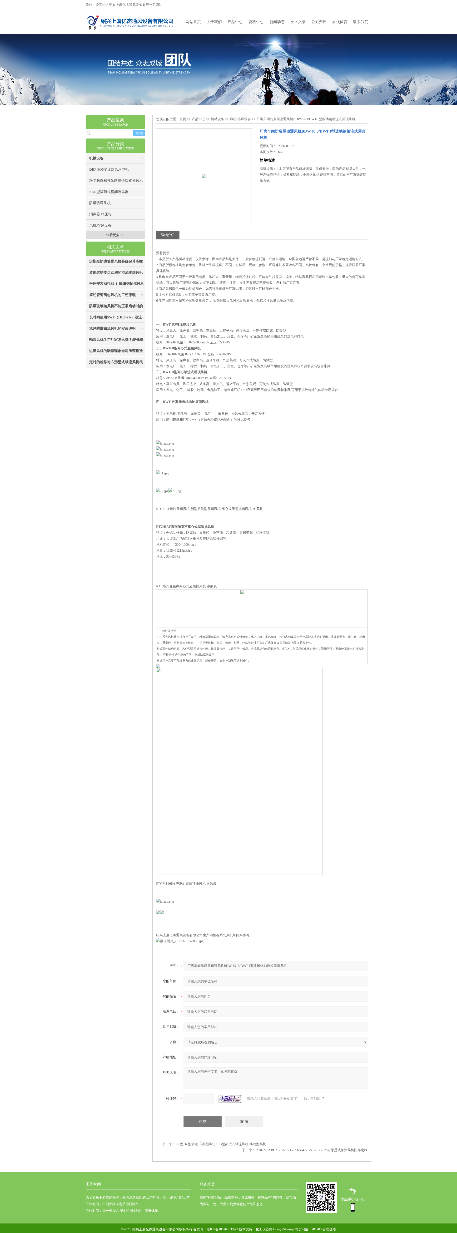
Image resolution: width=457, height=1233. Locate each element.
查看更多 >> (115, 235)
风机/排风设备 (100, 225)
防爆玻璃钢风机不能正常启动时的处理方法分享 (116, 308)
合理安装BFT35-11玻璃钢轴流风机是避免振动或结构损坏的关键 (116, 285)
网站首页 (193, 22)
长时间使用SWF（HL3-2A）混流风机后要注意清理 (115, 319)
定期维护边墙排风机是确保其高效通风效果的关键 (116, 263)
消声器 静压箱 (100, 214)
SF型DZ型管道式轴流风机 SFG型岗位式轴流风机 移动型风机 (221, 1144)
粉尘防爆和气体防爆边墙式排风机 (116, 181)
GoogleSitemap (283, 1229)
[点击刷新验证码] (230, 1099)
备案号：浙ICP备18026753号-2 (215, 1229)
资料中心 (256, 22)
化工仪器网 (264, 1229)
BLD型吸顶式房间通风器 (109, 192)
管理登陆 (329, 1229)
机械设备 (96, 158)
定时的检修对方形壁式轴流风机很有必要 (116, 363)
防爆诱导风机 (100, 203)
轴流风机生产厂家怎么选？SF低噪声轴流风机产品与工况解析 (116, 341)
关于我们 (214, 22)
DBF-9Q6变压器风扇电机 (109, 169)
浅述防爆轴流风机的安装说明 (112, 328)
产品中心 (235, 22)
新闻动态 (277, 22)
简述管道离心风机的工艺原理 (112, 295)
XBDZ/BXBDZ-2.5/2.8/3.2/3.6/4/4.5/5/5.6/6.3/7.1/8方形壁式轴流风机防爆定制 (312, 1150)
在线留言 (340, 22)
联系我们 (360, 22)
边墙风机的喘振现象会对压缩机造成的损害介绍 (116, 352)
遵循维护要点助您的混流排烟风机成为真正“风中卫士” (116, 274)
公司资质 (319, 22)
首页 (182, 119)
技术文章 (298, 22)
